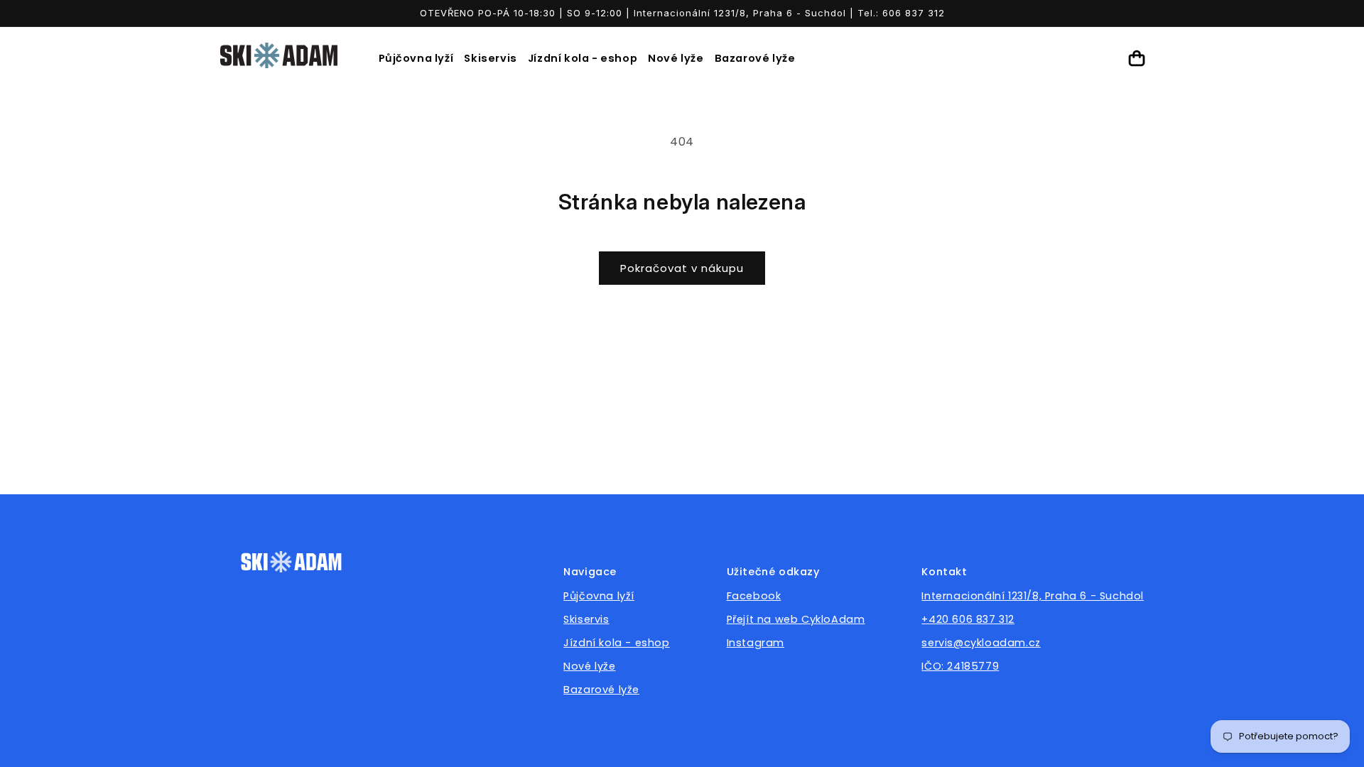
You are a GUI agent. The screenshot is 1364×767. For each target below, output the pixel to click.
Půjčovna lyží (416, 58)
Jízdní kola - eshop (582, 58)
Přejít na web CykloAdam (796, 619)
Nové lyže (675, 58)
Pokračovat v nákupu (682, 268)
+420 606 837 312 (967, 619)
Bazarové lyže (755, 58)
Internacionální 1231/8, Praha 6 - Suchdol (1032, 596)
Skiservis (490, 58)
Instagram (755, 643)
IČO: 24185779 (960, 666)
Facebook (754, 596)
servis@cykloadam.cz (980, 643)
